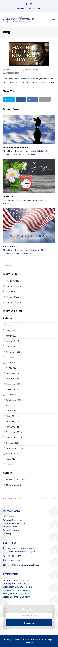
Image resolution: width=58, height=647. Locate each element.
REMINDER (8, 196)
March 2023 (12, 336)
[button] (53, 18)
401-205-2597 (14, 556)
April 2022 (11, 368)
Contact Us (8, 516)
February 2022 (13, 373)
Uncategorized (12, 73)
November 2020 (14, 437)
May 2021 (10, 416)
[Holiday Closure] (29, 225)
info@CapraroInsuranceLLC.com (24, 565)
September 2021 (14, 400)
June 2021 (11, 410)
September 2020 (14, 448)
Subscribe (29, 623)
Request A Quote (11, 530)
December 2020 (14, 432)
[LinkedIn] (31, 4)
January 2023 (12, 341)
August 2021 (12, 405)
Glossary (7, 533)
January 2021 (12, 426)
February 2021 (13, 421)
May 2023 (10, 330)
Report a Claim (34, 8)
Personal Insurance (12, 520)
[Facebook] (26, 4)
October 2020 (13, 443)
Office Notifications (16, 479)
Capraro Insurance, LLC (28, 639)
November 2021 (14, 389)
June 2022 (11, 362)
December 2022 (14, 346)
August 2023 (12, 325)
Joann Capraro (32, 70)
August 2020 (12, 453)
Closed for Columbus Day (15, 147)
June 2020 (11, 464)
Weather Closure (13, 498)
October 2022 (13, 357)
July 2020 (10, 459)
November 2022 (14, 352)
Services (20, 8)
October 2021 (13, 394)
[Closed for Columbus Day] (29, 129)
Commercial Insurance (14, 523)
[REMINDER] (29, 176)
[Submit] (52, 265)
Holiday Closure (11, 246)
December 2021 (14, 384)
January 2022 (12, 378)
